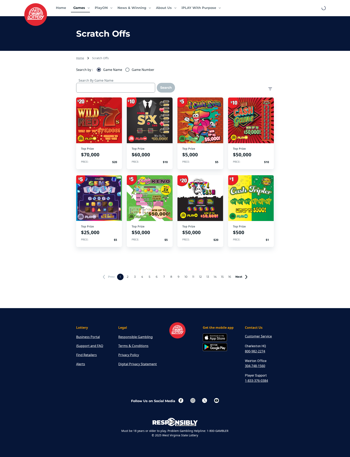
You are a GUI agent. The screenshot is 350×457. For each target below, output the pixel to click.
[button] (80, 8)
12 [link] (200, 277)
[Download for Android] (215, 347)
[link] (35, 14)
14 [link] (215, 277)
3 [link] (135, 277)
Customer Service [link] (258, 336)
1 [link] (120, 277)
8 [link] (171, 277)
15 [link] (222, 277)
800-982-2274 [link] (255, 351)
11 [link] (193, 277)
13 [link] (207, 277)
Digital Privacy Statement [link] (137, 364)
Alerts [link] (80, 364)
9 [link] (178, 277)
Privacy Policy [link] (128, 355)
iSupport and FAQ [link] (89, 346)
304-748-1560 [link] (255, 366)
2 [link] (127, 277)
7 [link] (164, 277)
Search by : (84, 69)
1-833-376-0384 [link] (256, 380)
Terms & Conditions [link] (133, 346)
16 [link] (229, 277)
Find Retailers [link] (86, 355)
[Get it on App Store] (215, 337)
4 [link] (142, 277)
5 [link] (149, 277)
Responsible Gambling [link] (135, 337)
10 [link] (186, 277)
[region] (99, 133)
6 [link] (157, 277)
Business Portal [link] (88, 337)
